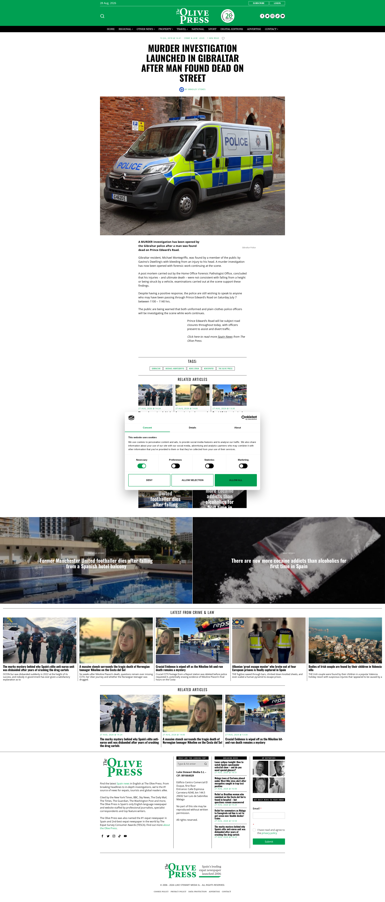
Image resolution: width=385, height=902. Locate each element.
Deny (149, 480)
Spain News (225, 336)
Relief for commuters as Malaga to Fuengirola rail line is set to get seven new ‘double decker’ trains (230, 814)
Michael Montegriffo (175, 368)
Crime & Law (190, 38)
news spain (194, 368)
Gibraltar (156, 368)
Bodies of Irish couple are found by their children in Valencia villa (345, 668)
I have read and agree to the (271, 831)
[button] (206, 764)
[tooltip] (262, 16)
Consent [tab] (147, 427)
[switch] (175, 465)
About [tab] (237, 427)
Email (257, 808)
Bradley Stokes (197, 89)
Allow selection (192, 480)
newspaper (209, 368)
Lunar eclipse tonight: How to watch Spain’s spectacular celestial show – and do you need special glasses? (229, 766)
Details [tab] (192, 427)
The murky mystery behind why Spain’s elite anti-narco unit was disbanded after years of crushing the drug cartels (38, 668)
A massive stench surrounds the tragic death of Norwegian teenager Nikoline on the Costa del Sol (114, 668)
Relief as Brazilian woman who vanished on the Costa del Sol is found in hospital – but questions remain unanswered (230, 798)
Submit (269, 841)
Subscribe (258, 3)
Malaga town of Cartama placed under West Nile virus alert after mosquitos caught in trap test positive (230, 782)
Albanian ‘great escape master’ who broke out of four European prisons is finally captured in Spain (264, 668)
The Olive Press (226, 368)
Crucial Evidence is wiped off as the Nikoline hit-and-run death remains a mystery (189, 668)
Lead (202, 38)
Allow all (235, 480)
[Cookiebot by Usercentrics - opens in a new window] (244, 418)
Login (277, 3)
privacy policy (269, 833)
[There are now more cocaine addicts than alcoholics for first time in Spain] (220, 496)
